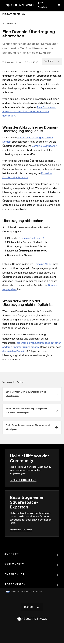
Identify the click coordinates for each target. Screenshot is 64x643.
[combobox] (52, 61)
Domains (11, 23)
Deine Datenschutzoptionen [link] (26, 592)
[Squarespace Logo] (32, 618)
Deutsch (29, 607)
